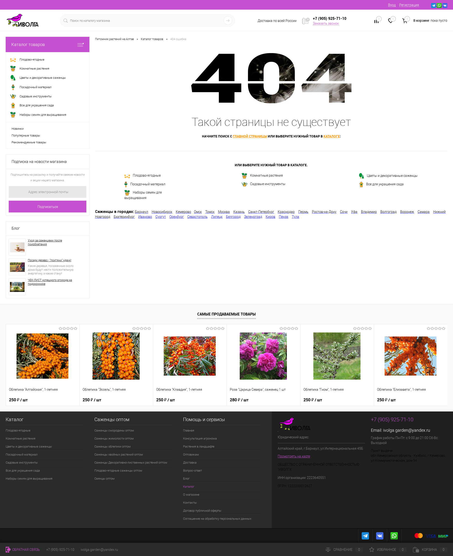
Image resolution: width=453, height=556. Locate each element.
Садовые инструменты (267, 184)
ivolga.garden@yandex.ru (406, 430)
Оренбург (176, 217)
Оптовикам (191, 454)
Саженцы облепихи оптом (112, 446)
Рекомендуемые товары (29, 142)
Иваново (145, 217)
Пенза (283, 217)
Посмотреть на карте (294, 456)
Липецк (216, 217)
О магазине (191, 494)
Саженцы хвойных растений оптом (118, 454)
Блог (16, 228)
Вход (392, 5)
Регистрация (409, 5)
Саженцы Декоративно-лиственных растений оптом (130, 462)
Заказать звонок (326, 23)
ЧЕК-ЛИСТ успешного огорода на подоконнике (50, 282)
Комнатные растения (266, 176)
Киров (270, 217)
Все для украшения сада (385, 184)
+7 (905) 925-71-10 (60, 550)
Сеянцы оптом (104, 478)
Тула (295, 217)
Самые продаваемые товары (226, 314)
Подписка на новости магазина (39, 161)
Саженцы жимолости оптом (114, 438)
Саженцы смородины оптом (114, 430)
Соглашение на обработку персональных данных (217, 518)
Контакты (190, 502)
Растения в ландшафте (198, 446)
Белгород (233, 217)
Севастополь (197, 217)
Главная (188, 430)
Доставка (190, 462)
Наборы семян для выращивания (143, 195)
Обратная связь (26, 550)
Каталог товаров (28, 44)
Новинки (18, 128)
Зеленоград (253, 217)
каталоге (331, 136)
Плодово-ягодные (147, 175)
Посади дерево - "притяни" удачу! (49, 260)
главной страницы (250, 136)
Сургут (160, 217)
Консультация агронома (200, 438)
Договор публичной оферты (202, 510)
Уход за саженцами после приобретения (45, 242)
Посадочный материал (147, 184)
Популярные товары (26, 135)
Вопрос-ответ (192, 470)
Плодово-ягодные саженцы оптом (118, 470)
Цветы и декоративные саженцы (392, 176)
